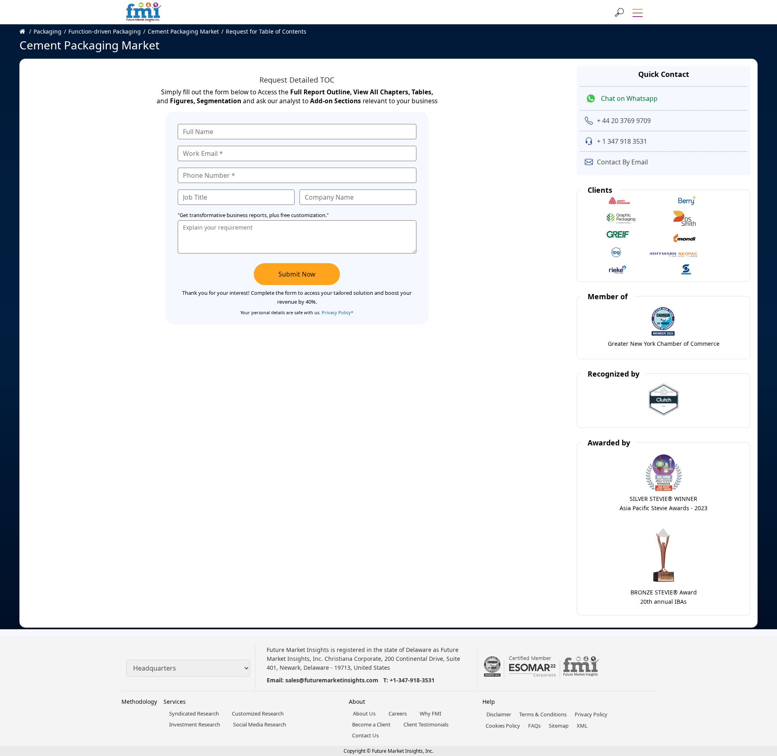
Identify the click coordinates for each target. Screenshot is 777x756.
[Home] (26, 31)
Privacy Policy (591, 714)
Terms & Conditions (543, 714)
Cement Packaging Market (183, 31)
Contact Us (365, 735)
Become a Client (371, 724)
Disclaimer (498, 714)
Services (174, 701)
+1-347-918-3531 (412, 680)
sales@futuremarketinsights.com (331, 680)
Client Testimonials (425, 724)
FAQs (534, 725)
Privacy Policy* (337, 312)
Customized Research (258, 713)
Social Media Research (259, 724)
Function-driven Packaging (104, 31)
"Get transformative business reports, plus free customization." (253, 215)
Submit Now (296, 274)
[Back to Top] (757, 687)
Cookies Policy (503, 725)
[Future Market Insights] (143, 12)
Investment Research (194, 724)
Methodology (139, 701)
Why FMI (430, 713)
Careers (397, 713)
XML (582, 725)
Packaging (48, 31)
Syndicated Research (194, 713)
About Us (364, 713)
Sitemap (559, 725)
